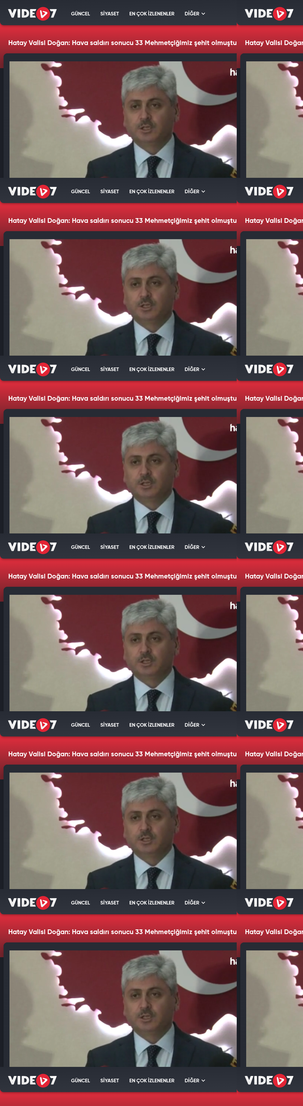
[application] (151, 553)
